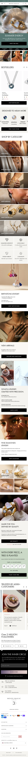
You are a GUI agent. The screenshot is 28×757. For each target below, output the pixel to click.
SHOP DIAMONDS (14, 458)
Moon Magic (20, 752)
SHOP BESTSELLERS (14, 102)
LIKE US (21, 646)
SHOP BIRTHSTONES (14, 306)
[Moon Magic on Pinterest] (17, 748)
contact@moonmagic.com (12, 740)
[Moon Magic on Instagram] (14, 748)
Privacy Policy (8, 752)
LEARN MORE (14, 410)
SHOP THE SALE (14, 43)
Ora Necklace (5, 95)
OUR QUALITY (14, 541)
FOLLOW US (8, 646)
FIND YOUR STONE (14, 129)
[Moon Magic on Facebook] (11, 748)
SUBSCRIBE (14, 672)
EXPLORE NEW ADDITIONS (14, 356)
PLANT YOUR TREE (14, 574)
